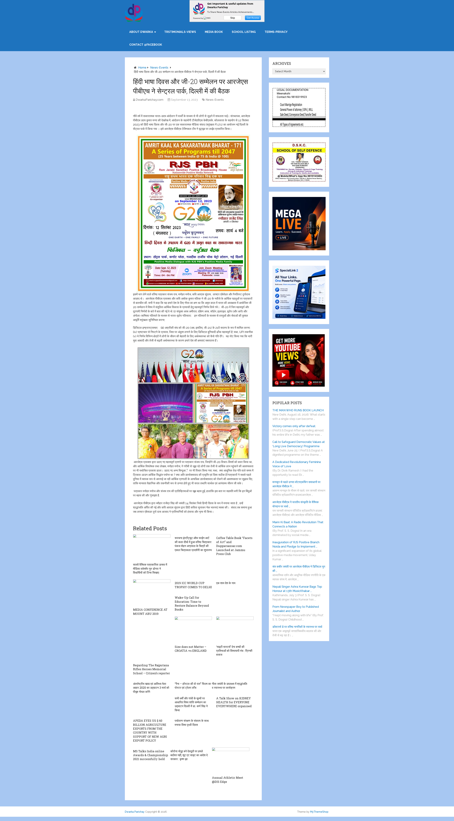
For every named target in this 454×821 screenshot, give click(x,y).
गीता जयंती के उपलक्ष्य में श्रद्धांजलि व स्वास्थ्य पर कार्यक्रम (229, 685)
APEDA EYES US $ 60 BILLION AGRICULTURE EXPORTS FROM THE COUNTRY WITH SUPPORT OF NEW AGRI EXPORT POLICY (150, 730)
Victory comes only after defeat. (294, 426)
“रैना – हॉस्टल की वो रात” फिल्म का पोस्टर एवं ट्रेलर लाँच (193, 685)
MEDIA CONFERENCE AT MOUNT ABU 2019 (150, 611)
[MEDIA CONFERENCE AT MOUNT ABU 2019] (151, 592)
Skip (232, 17)
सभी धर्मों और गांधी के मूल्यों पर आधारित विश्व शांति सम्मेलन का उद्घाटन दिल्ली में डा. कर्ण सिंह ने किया (191, 704)
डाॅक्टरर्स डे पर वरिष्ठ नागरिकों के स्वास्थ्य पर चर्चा (297, 626)
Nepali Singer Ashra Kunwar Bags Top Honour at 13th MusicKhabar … (297, 589)
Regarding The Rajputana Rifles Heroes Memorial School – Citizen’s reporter (151, 669)
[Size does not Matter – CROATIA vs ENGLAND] (193, 629)
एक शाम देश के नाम (225, 583)
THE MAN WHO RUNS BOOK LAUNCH (298, 410)
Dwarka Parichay (135, 811)
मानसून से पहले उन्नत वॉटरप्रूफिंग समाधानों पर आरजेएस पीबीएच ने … (296, 484)
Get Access (253, 17)
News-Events (159, 67)
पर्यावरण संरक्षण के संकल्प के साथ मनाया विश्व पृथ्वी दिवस (192, 722)
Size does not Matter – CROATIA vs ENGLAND (191, 648)
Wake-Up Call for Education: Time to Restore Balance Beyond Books (192, 603)
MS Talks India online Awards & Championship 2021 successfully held (150, 755)
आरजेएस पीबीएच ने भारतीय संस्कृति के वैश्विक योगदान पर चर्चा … (295, 504)
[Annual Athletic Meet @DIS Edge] (230, 760)
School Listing (244, 32)
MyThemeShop (319, 811)
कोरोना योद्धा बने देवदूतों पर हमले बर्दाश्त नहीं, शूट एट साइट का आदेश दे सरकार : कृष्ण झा (189, 755)
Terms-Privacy (276, 32)
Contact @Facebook (145, 44)
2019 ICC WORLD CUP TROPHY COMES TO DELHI (193, 585)
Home (142, 67)
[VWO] (207, 18)
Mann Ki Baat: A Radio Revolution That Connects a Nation (297, 524)
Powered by (198, 18)
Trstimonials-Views (180, 32)
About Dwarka (141, 32)
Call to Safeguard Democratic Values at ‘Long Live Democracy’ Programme (298, 444)
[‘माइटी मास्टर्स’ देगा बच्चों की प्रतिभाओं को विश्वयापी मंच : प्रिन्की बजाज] (235, 629)
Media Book (214, 32)
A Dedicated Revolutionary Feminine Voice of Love (296, 464)
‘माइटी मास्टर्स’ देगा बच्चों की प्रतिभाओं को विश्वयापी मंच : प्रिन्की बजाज (234, 651)
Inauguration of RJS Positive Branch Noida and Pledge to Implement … (295, 544)
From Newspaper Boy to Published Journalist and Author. (295, 609)
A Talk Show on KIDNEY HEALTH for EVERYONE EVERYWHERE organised (234, 702)
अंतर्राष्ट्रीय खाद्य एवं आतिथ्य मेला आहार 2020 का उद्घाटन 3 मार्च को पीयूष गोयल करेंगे (151, 687)
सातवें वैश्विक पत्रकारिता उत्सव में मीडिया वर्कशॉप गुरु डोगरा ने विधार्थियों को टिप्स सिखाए (150, 568)
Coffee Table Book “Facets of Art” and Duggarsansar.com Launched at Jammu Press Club (234, 546)
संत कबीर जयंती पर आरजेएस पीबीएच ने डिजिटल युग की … (298, 569)
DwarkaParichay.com (149, 99)
